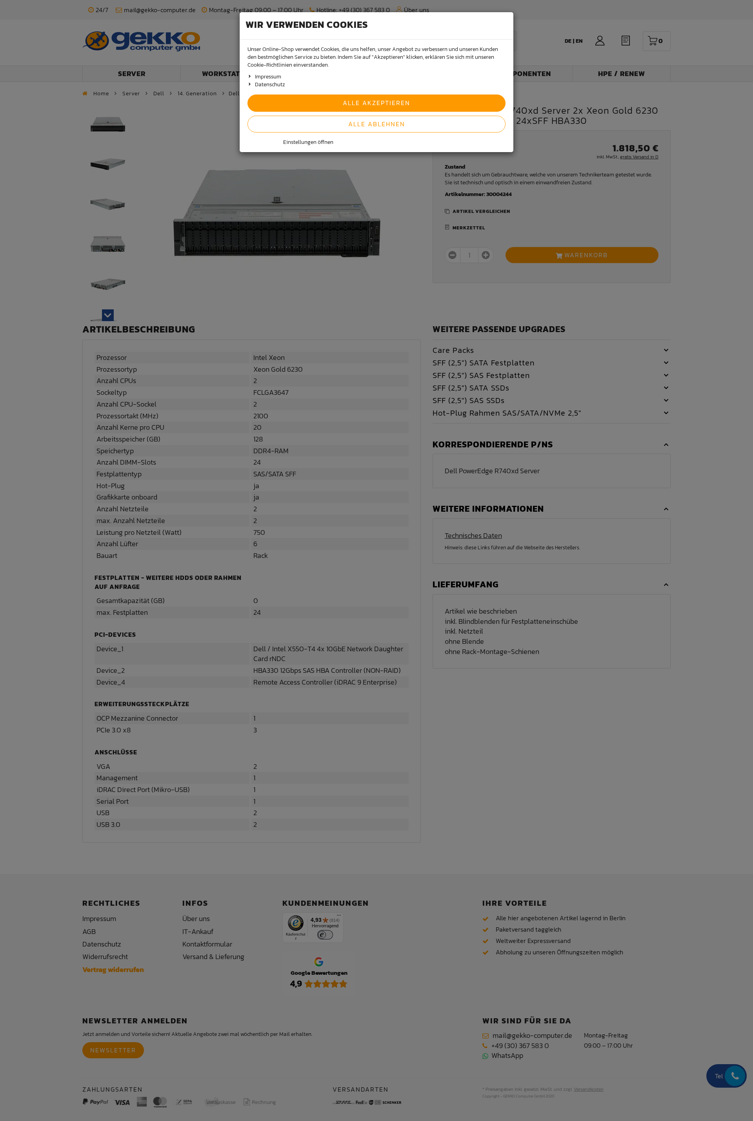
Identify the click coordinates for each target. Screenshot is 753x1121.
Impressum (268, 77)
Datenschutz (270, 84)
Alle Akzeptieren (376, 102)
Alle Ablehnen (376, 124)
